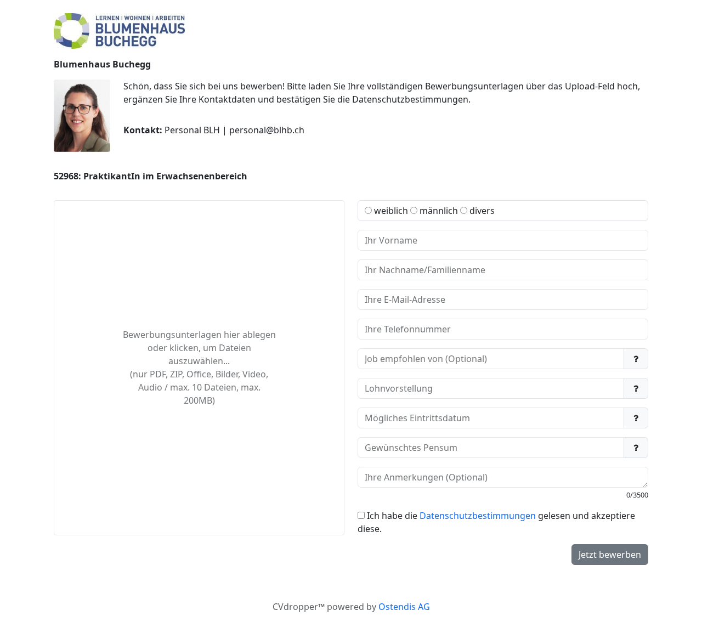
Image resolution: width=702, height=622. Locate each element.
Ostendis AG (404, 607)
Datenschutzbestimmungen (478, 516)
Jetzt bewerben (610, 555)
